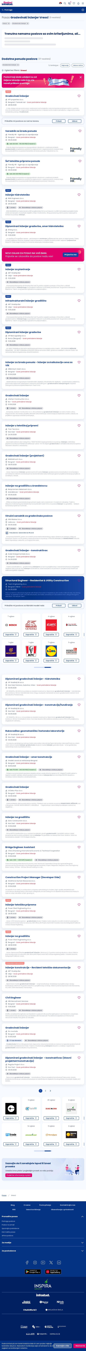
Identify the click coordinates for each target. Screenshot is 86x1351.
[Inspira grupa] (31, 1109)
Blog (13, 1205)
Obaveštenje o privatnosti (62, 1209)
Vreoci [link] (13, 1195)
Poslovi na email (8, 1225)
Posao (4, 1195)
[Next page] (50, 1091)
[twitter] (51, 1263)
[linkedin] (59, 1263)
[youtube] (43, 1263)
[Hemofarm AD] (10, 1135)
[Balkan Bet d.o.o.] (31, 1135)
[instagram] (35, 1263)
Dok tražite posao (8, 1232)
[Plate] (69, 3)
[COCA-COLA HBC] (31, 625)
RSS (13, 1209)
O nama (27, 1205)
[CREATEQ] (71, 1109)
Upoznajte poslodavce (10, 1228)
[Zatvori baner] (80, 77)
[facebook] (27, 1263)
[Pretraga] (65, 3)
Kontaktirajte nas (67, 1205)
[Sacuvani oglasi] (74, 3)
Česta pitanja (45, 1205)
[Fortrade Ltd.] (71, 1135)
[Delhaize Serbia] (10, 1109)
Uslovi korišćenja (33, 1209)
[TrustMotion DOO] (51, 1135)
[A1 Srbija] (51, 625)
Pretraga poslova (8, 1221)
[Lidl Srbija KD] (10, 652)
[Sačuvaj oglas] (79, 96)
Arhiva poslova (7, 1235)
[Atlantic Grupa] (10, 625)
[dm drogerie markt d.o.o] (51, 1109)
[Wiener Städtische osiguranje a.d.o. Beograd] (31, 652)
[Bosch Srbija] (71, 625)
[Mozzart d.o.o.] (71, 652)
